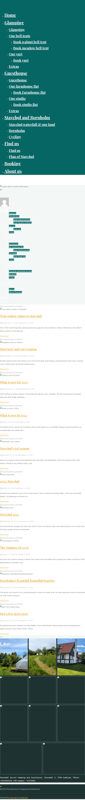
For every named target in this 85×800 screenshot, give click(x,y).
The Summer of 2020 (14, 548)
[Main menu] (1, 189)
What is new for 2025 (14, 382)
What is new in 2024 (13, 415)
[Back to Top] (1, 786)
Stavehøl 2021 (9, 514)
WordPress (23, 797)
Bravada (13, 797)
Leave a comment (15, 306)
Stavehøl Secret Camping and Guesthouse (19, 178)
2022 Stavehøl (9, 481)
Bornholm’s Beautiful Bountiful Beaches (27, 581)
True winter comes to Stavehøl (21, 316)
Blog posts (4, 306)
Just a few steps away (14, 614)
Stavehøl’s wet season (14, 448)
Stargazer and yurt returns (18, 349)
